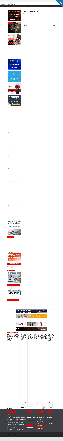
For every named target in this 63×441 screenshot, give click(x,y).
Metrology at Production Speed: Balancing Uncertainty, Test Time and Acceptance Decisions (48, 404)
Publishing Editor (50, 417)
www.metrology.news (50, 421)
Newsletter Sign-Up (40, 428)
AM (33, 6)
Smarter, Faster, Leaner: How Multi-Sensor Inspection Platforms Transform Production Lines (41, 404)
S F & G (46, 6)
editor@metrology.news (50, 419)
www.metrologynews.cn (50, 423)
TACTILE (13, 6)
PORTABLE (22, 6)
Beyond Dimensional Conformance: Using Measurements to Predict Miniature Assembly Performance (7, 404)
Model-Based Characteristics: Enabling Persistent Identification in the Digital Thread (27, 403)
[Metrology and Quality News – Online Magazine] (7, 4)
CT (31, 6)
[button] (9, 6)
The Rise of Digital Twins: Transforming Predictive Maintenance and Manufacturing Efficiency (20, 404)
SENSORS (41, 6)
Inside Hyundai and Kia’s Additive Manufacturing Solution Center (13, 403)
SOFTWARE (36, 6)
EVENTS (51, 6)
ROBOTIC (27, 6)
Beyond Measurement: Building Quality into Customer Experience (34, 403)
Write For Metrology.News (31, 422)
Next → (54, 25)
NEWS (8, 6)
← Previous (25, 25)
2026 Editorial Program (30, 420)
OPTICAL (17, 6)
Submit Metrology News (31, 417)
